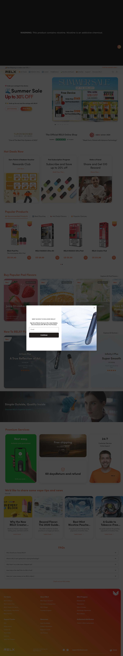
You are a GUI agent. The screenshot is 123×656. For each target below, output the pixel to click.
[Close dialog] (94, 307)
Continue (43, 335)
